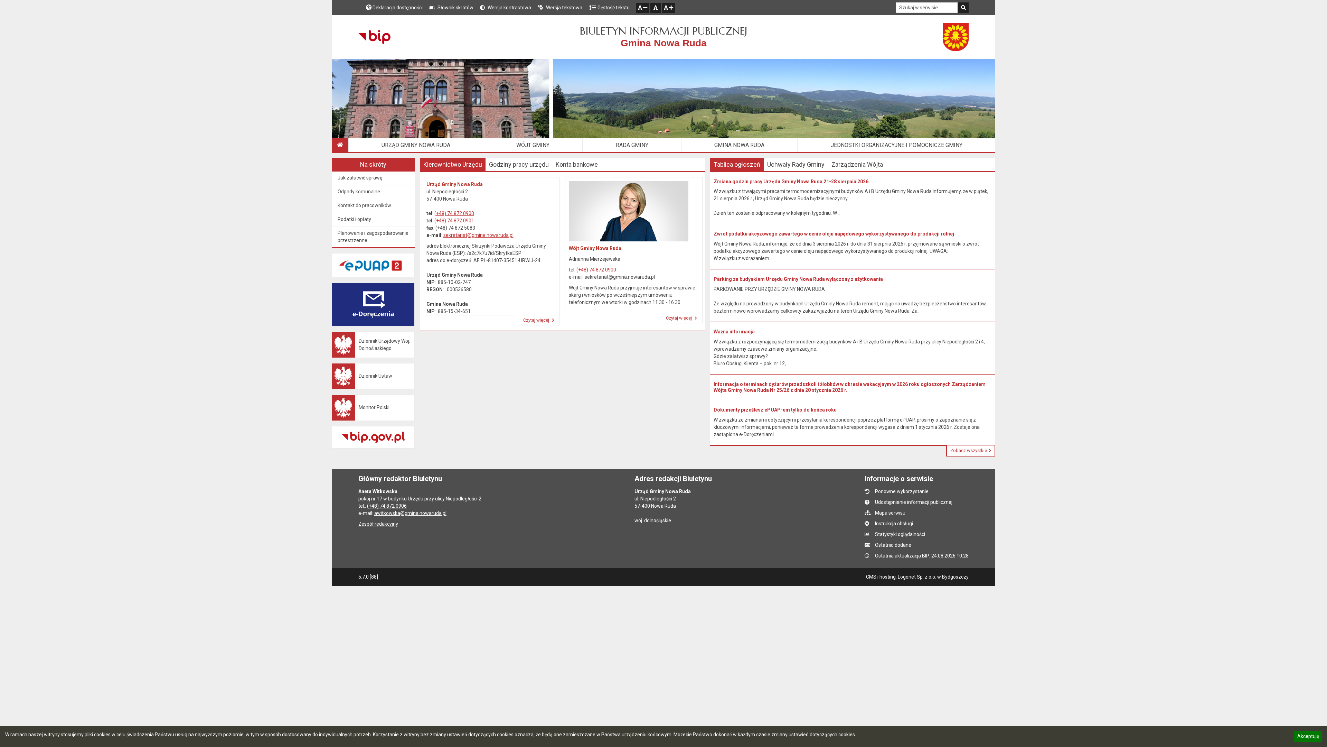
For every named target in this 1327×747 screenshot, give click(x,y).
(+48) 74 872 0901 (454, 220)
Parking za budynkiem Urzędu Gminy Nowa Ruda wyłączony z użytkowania (798, 279)
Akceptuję (1308, 737)
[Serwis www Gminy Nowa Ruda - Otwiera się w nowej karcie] (956, 37)
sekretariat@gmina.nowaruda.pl (478, 235)
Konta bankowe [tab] (577, 164)
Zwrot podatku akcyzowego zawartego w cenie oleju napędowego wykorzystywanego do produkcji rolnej (834, 234)
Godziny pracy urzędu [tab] (519, 164)
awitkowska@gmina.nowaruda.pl (410, 513)
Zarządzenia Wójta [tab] (857, 164)
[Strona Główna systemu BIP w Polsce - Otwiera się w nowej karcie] (374, 37)
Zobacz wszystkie (968, 450)
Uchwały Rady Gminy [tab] (796, 164)
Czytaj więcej (536, 320)
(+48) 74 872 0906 (387, 506)
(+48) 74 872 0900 (454, 213)
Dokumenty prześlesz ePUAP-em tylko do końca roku (775, 410)
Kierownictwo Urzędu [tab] (452, 164)
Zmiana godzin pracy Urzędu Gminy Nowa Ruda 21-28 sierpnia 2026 (791, 181)
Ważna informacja (734, 331)
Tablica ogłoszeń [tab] (737, 164)
